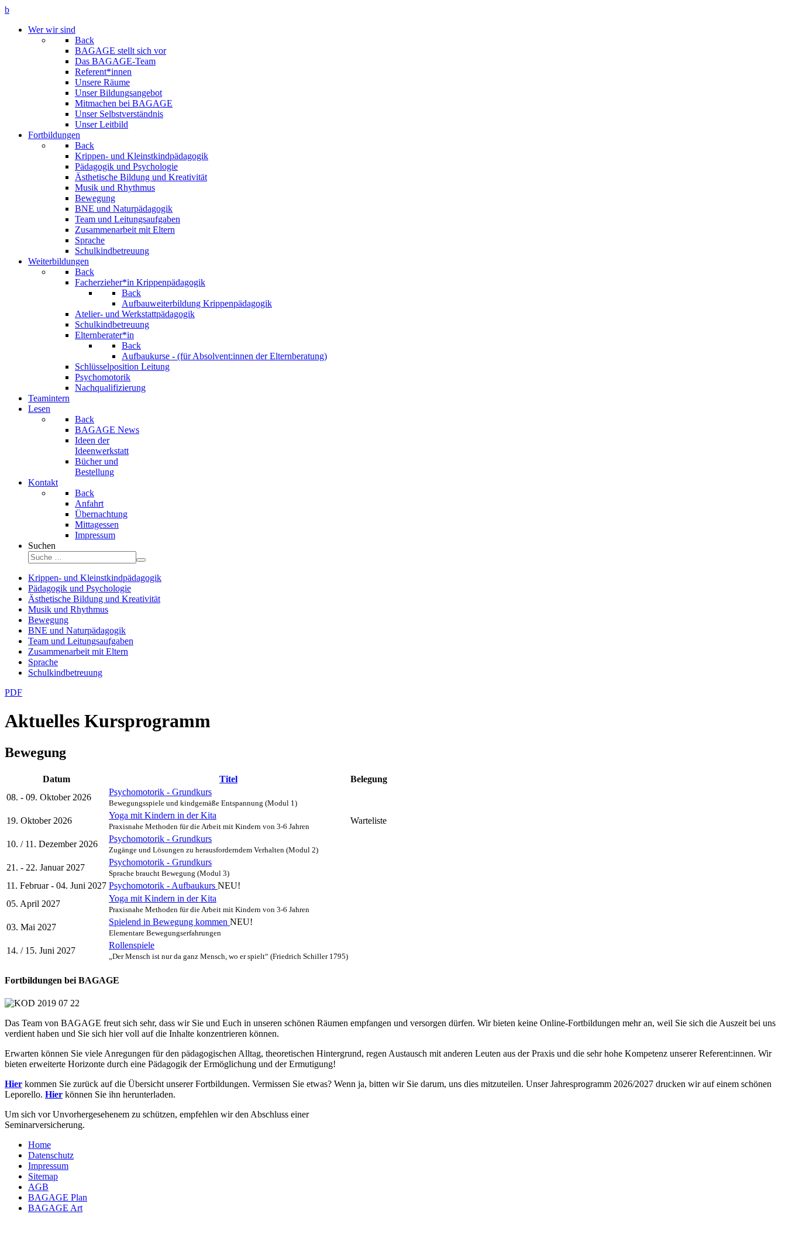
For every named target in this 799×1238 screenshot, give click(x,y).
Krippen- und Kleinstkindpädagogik (94, 578)
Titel (228, 779)
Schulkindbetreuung (65, 673)
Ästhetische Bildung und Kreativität (94, 599)
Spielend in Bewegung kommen (169, 922)
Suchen (42, 546)
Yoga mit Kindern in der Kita (162, 815)
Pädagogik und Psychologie (79, 588)
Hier (13, 1084)
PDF (13, 692)
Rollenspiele (131, 945)
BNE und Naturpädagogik (77, 630)
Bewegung (48, 620)
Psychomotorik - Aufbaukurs (163, 885)
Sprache (43, 662)
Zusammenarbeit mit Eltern (78, 651)
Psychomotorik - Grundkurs (160, 792)
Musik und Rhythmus (68, 609)
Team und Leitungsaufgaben (80, 641)
